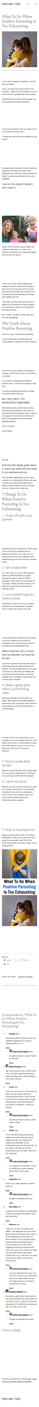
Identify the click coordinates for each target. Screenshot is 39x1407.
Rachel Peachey (15, 1067)
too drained (13, 317)
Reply (8, 1048)
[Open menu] (28, 4)
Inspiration (21, 977)
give (7, 416)
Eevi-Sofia (13, 1207)
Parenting (29, 977)
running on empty (9, 421)
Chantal (12, 1034)
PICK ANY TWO (11, 4)
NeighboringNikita (16, 1292)
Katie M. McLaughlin (20, 1051)
